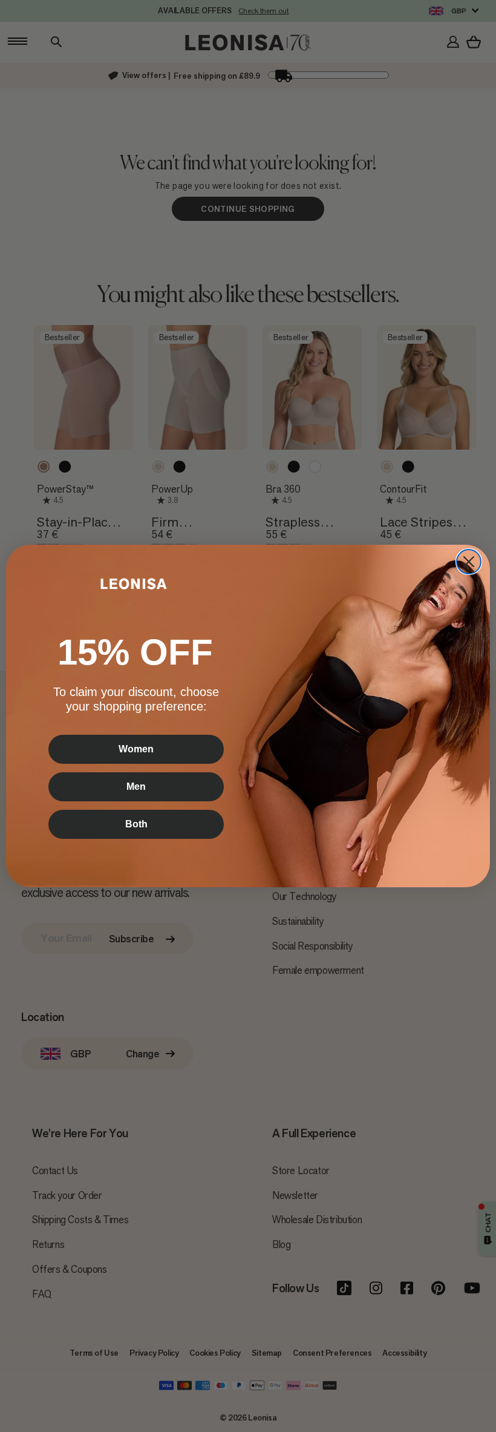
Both (136, 824)
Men (136, 786)
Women (136, 749)
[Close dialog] (469, 562)
